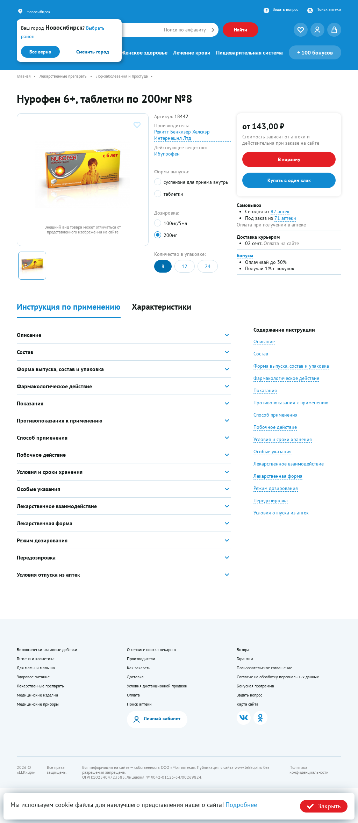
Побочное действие (275, 427)
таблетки (173, 194)
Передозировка (270, 500)
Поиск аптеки (328, 9)
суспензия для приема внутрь (196, 182)
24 (207, 266)
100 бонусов (315, 52)
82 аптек (280, 211)
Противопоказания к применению (290, 402)
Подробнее (241, 805)
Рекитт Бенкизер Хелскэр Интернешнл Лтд (182, 135)
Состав (260, 354)
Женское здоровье (144, 52)
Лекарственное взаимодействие (288, 464)
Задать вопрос (285, 9)
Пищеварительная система (249, 52)
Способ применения (275, 415)
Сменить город (92, 52)
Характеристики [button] (161, 307)
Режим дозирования (275, 488)
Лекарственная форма (277, 476)
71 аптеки (285, 218)
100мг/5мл (175, 223)
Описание (264, 341)
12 (184, 266)
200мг (170, 235)
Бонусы (245, 255)
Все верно (40, 52)
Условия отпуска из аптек (281, 513)
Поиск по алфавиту (185, 30)
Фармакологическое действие (286, 378)
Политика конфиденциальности (309, 770)
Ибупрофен (167, 154)
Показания (265, 390)
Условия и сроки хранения (282, 439)
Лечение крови (191, 52)
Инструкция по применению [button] (69, 307)
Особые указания (272, 451)
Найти (240, 30)
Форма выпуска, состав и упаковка (291, 366)
